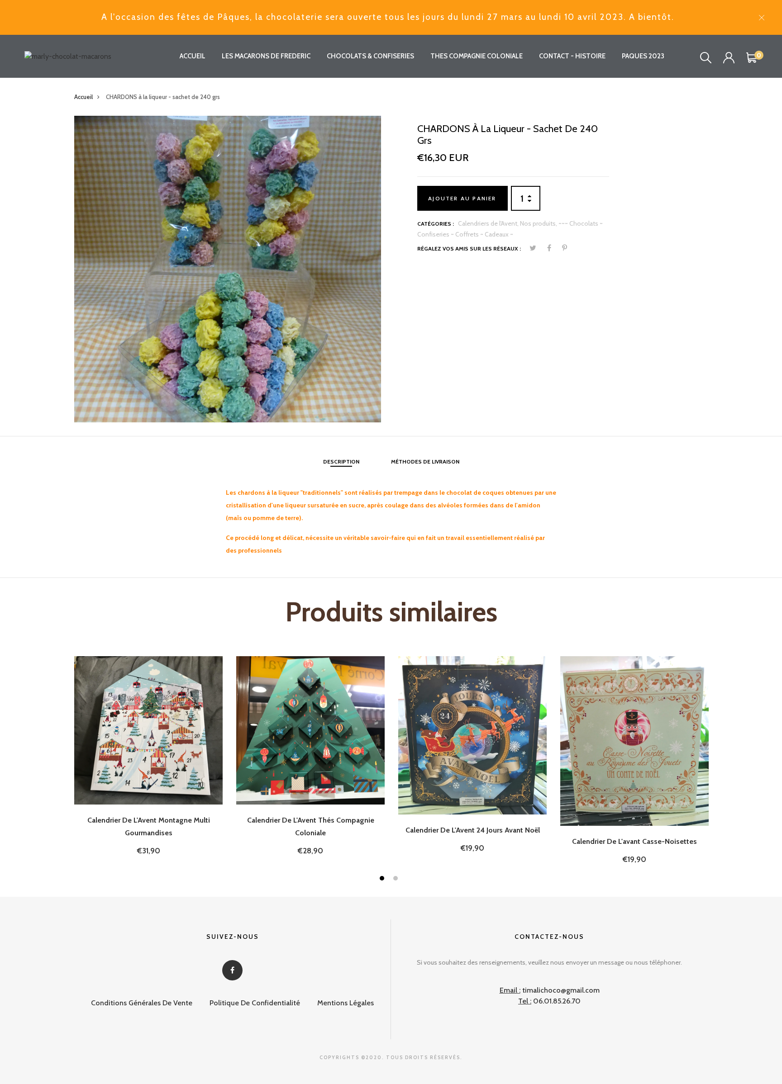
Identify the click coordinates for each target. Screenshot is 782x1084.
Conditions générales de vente (141, 1003)
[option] (227, 269)
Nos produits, (539, 223)
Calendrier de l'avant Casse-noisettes (634, 841)
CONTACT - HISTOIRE (572, 56)
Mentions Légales (345, 1003)
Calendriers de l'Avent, (489, 223)
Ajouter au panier (462, 198)
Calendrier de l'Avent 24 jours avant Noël (472, 830)
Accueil (83, 96)
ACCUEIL (192, 56)
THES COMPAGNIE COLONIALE (476, 56)
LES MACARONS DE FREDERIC (266, 56)
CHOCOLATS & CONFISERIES (370, 56)
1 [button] (383, 879)
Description (341, 461)
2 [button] (397, 879)
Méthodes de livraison (425, 461)
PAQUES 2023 (643, 56)
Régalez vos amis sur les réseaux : (469, 248)
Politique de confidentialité (255, 1003)
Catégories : (435, 223)
